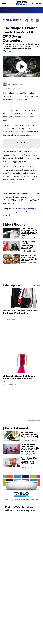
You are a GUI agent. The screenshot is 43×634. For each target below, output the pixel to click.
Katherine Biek (16, 85)
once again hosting (26, 208)
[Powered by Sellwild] (37, 420)
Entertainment (12, 20)
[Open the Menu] (4, 3)
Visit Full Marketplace (32, 285)
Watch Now (36, 3)
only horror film (13, 176)
